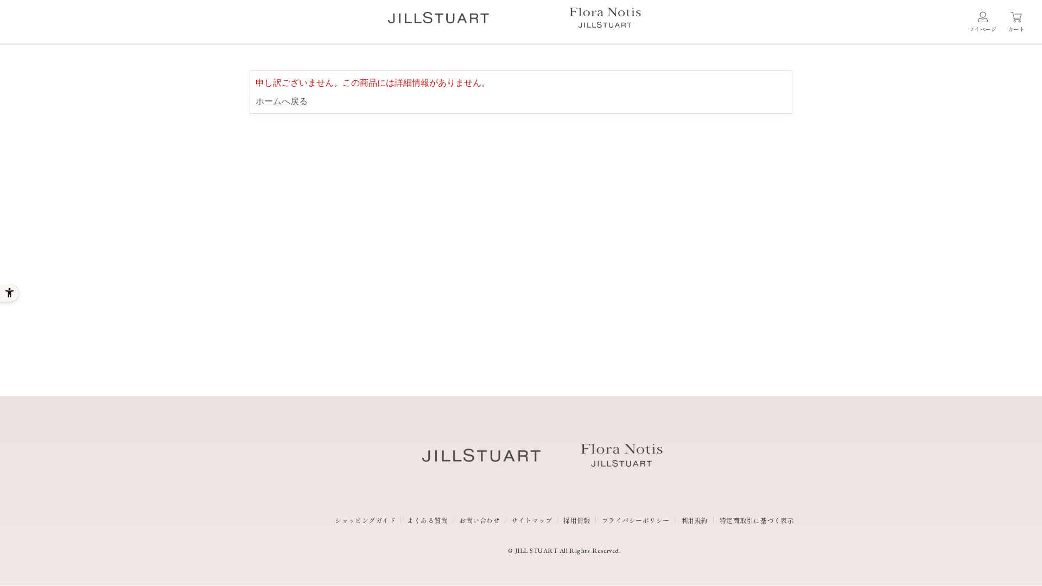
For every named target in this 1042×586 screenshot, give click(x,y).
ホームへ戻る (282, 101)
